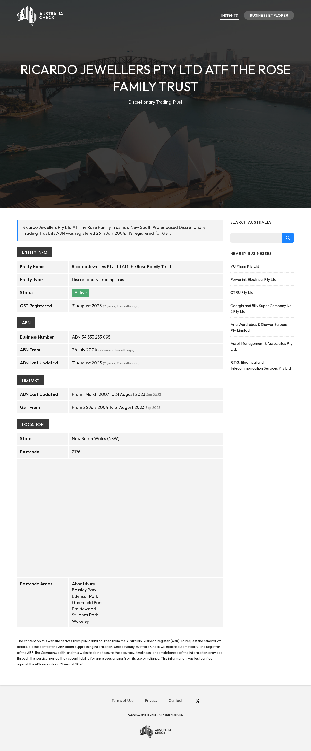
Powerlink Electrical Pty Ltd (253, 279)
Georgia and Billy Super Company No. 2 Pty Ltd (261, 308)
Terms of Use (123, 700)
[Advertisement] (155, 142)
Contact (175, 700)
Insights (229, 15)
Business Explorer (269, 15)
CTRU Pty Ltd (241, 292)
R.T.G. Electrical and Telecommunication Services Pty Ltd (260, 365)
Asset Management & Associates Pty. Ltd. (261, 346)
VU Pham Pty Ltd (244, 266)
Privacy (151, 700)
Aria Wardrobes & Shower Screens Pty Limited (259, 327)
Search (288, 238)
